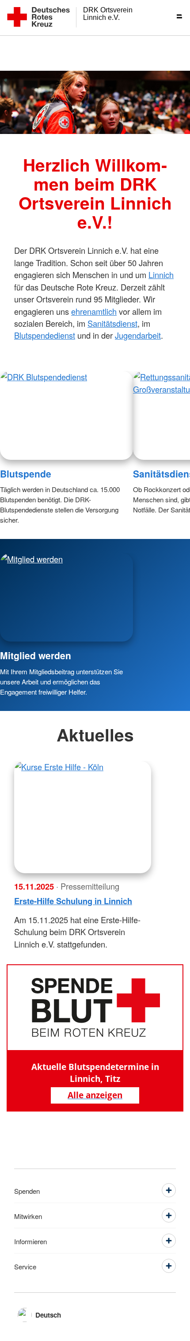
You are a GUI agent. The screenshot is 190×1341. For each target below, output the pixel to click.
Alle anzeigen (95, 1094)
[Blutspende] (66, 415)
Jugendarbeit (138, 335)
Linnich (161, 274)
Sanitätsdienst (112, 323)
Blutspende (25, 473)
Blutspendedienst (44, 335)
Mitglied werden (35, 655)
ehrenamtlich (94, 311)
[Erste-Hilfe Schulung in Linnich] (82, 817)
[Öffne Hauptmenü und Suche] (172, 17)
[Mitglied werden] (66, 597)
